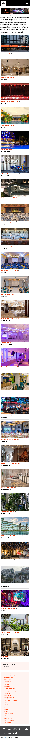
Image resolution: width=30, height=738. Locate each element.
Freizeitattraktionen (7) (9, 675)
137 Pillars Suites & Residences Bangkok (10, 632)
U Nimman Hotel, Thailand (7, 342)
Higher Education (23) (9, 697)
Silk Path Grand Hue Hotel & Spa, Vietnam (10, 197)
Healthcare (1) (7, 695)
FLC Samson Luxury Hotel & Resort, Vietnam (11, 535)
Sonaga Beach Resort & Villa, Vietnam (9, 101)
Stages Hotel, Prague (6, 53)
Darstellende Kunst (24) (9, 688)
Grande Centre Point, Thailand (8, 294)
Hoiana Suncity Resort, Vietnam (8, 246)
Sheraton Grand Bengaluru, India (8, 222)
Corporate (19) (7, 686)
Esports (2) (6, 690)
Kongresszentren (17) (9, 706)
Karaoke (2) (6, 702)
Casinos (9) (6, 684)
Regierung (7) (7, 711)
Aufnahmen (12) (7, 681)
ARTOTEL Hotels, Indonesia (7, 559)
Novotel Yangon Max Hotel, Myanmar (9, 439)
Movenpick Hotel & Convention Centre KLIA (11, 584)
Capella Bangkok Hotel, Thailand (8, 77)
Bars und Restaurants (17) (10, 683)
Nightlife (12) (7, 709)
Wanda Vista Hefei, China (7, 656)
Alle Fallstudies (7, 668)
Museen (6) (6, 708)
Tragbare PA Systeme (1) (10, 715)
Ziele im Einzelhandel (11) (10, 720)
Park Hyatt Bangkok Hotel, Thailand (9, 366)
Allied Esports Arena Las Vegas (8, 608)
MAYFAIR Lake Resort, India (7, 125)
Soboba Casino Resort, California (9, 415)
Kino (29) (6, 704)
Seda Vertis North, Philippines (8, 487)
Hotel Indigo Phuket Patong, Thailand (9, 173)
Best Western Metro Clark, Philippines (10, 318)
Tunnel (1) (6, 716)
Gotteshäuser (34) (8, 693)
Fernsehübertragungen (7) (10, 691)
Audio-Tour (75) (7, 679)
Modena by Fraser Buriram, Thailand (9, 270)
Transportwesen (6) (8, 677)
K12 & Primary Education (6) (10, 700)
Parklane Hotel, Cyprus (6, 149)
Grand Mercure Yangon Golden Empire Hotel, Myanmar (13, 391)
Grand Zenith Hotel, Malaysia (8, 511)
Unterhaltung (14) (8, 718)
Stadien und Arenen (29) (9, 713)
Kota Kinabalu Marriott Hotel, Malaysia (10, 463)
